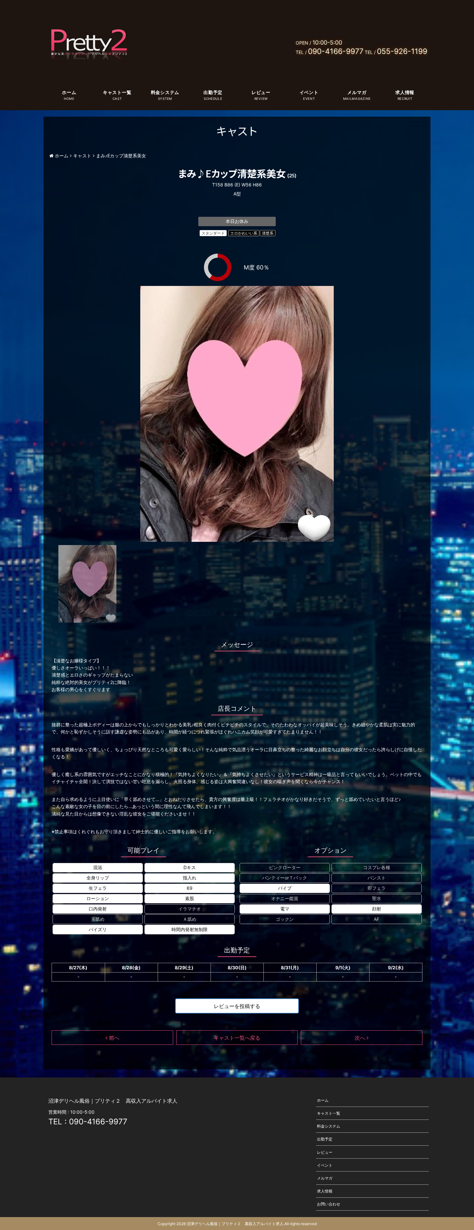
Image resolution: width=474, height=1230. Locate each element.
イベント (309, 92)
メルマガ (356, 92)
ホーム (69, 92)
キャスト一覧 (117, 92)
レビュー (261, 92)
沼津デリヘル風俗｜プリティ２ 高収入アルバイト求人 (235, 1223)
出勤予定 (212, 92)
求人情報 (404, 92)
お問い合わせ (328, 1204)
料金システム (165, 92)
